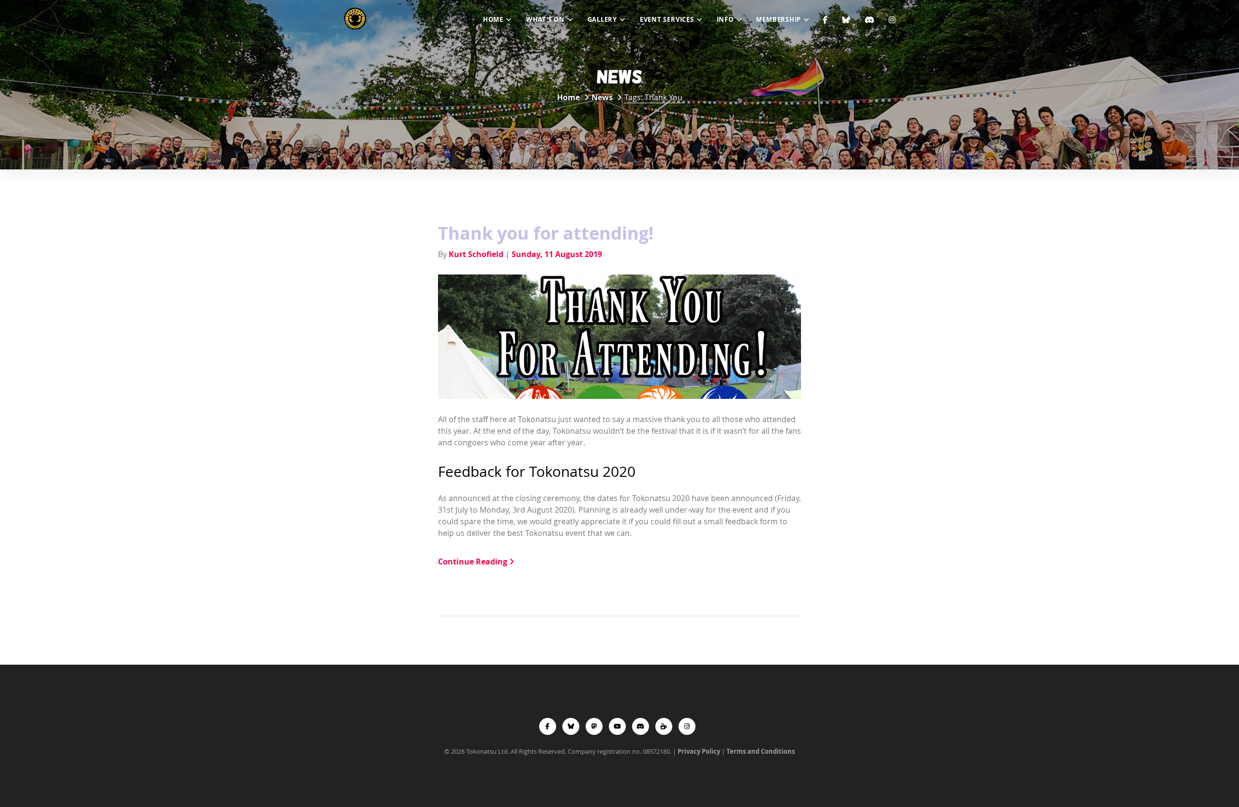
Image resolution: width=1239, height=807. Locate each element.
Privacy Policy (699, 751)
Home (493, 19)
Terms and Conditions (760, 751)
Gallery (602, 19)
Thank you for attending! (545, 233)
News (602, 97)
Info (725, 19)
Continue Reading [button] (473, 561)
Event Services (667, 19)
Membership (778, 19)
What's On (545, 19)
